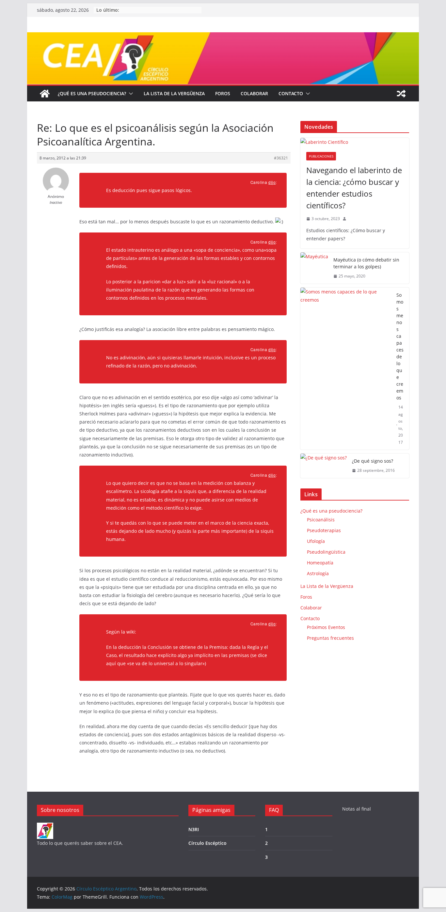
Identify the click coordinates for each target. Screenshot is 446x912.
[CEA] (45, 827)
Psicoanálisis (321, 519)
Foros (222, 93)
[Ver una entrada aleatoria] (401, 93)
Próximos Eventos (326, 627)
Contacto (291, 93)
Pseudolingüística (326, 552)
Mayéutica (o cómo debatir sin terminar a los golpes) (366, 263)
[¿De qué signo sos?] (323, 466)
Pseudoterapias (324, 530)
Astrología (318, 573)
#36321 (281, 158)
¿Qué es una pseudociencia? (92, 93)
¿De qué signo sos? (372, 461)
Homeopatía (320, 563)
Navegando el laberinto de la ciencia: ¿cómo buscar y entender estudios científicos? (354, 188)
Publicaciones (321, 156)
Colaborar (254, 93)
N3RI (193, 829)
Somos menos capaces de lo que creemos (400, 346)
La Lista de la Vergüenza (174, 93)
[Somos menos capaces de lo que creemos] (345, 369)
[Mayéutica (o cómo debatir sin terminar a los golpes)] (314, 268)
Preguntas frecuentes (330, 638)
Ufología (316, 541)
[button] (129, 93)
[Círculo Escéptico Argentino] (45, 93)
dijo (272, 182)
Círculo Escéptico (207, 843)
